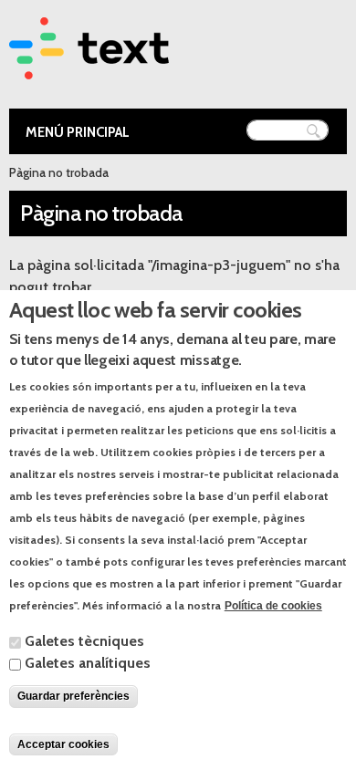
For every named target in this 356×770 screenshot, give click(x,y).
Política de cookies (273, 605)
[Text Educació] (89, 68)
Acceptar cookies (63, 744)
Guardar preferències (73, 696)
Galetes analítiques (88, 662)
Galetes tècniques (84, 641)
